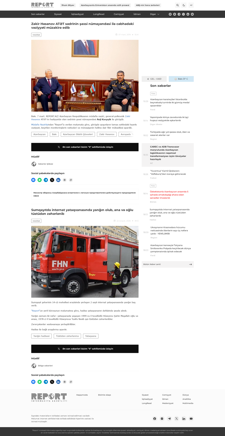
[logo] (42, 5)
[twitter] (183, 14)
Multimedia (188, 403)
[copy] (71, 180)
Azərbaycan (39, 134)
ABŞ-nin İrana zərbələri (148, 5)
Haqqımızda (82, 395)
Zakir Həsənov (106, 134)
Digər (153, 14)
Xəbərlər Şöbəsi (45, 164)
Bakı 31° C (183, 79)
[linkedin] (187, 14)
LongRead (147, 403)
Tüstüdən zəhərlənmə (67, 336)
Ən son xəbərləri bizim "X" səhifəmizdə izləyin (88, 147)
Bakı (54, 134)
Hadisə (36, 35)
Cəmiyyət (166, 395)
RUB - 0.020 (156, 79)
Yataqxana (90, 336)
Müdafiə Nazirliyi (39, 124)
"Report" (35, 310)
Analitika (187, 399)
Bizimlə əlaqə (104, 395)
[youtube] (192, 14)
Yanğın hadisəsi (41, 336)
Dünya (186, 395)
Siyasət (145, 395)
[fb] (170, 14)
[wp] (40, 180)
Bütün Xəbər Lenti (152, 264)
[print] (65, 180)
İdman (165, 399)
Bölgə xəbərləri (45, 365)
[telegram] (179, 14)
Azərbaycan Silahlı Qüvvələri (78, 134)
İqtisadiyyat (147, 399)
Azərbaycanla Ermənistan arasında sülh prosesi (105, 5)
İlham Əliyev (68, 5)
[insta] (174, 14)
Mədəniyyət (167, 403)
